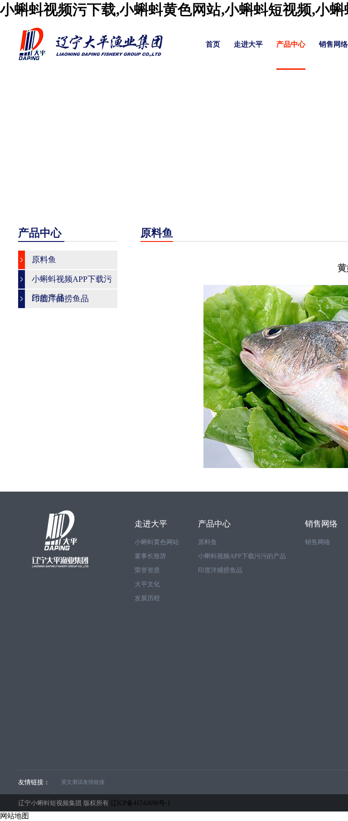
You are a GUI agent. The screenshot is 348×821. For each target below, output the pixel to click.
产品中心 (290, 44)
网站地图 (14, 816)
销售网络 (333, 44)
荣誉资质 (147, 570)
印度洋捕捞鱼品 (220, 570)
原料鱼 (207, 542)
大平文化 (147, 584)
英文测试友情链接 (83, 782)
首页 (213, 44)
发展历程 (147, 598)
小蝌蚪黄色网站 (157, 542)
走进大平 (248, 44)
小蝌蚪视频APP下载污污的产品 (242, 556)
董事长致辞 (150, 556)
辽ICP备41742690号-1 (140, 803)
